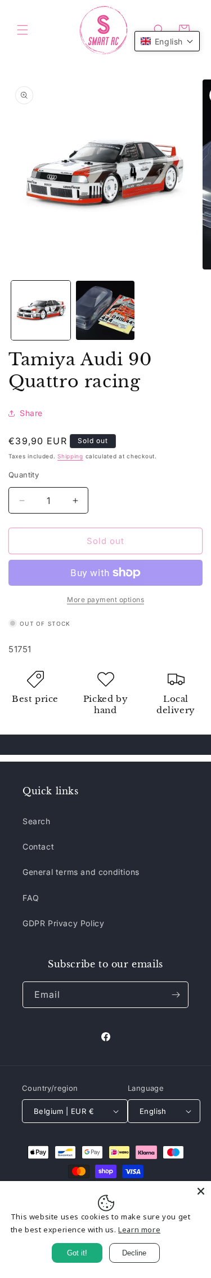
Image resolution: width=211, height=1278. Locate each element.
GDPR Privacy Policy (63, 923)
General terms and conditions (81, 872)
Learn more (139, 1229)
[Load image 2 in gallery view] (105, 310)
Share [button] (31, 413)
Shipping (70, 456)
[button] (22, 29)
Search (37, 821)
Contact (38, 846)
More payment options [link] (105, 599)
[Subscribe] (175, 994)
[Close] (200, 1191)
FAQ (31, 898)
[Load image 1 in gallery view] (40, 310)
